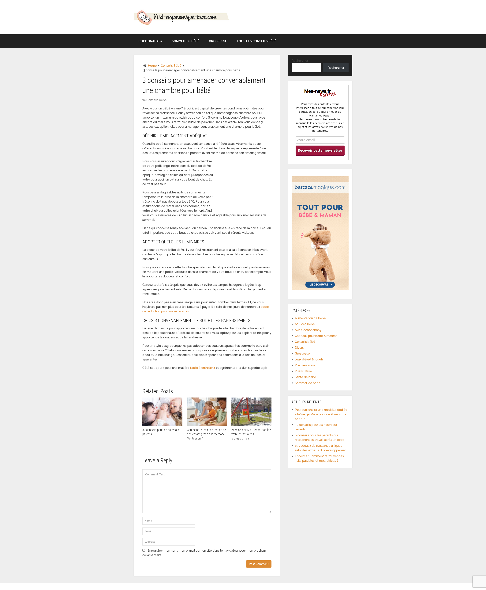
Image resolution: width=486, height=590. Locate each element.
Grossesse (218, 41)
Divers (299, 347)
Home (152, 65)
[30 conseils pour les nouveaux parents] (162, 412)
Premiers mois (305, 365)
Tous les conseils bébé (256, 41)
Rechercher (300, 61)
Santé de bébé (305, 377)
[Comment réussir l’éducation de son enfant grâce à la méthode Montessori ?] (207, 412)
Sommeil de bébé (185, 41)
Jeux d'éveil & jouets (309, 359)
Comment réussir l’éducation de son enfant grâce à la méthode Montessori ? (206, 434)
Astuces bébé (305, 324)
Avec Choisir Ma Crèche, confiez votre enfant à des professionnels (251, 434)
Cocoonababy (150, 41)
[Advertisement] (243, 184)
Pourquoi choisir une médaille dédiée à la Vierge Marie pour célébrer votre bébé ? (321, 414)
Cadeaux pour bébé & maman (316, 336)
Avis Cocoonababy (308, 330)
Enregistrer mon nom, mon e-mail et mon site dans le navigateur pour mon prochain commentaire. (204, 553)
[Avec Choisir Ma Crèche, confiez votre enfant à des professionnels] (251, 412)
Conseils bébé (171, 65)
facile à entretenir (202, 368)
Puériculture (303, 371)
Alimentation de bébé (310, 318)
